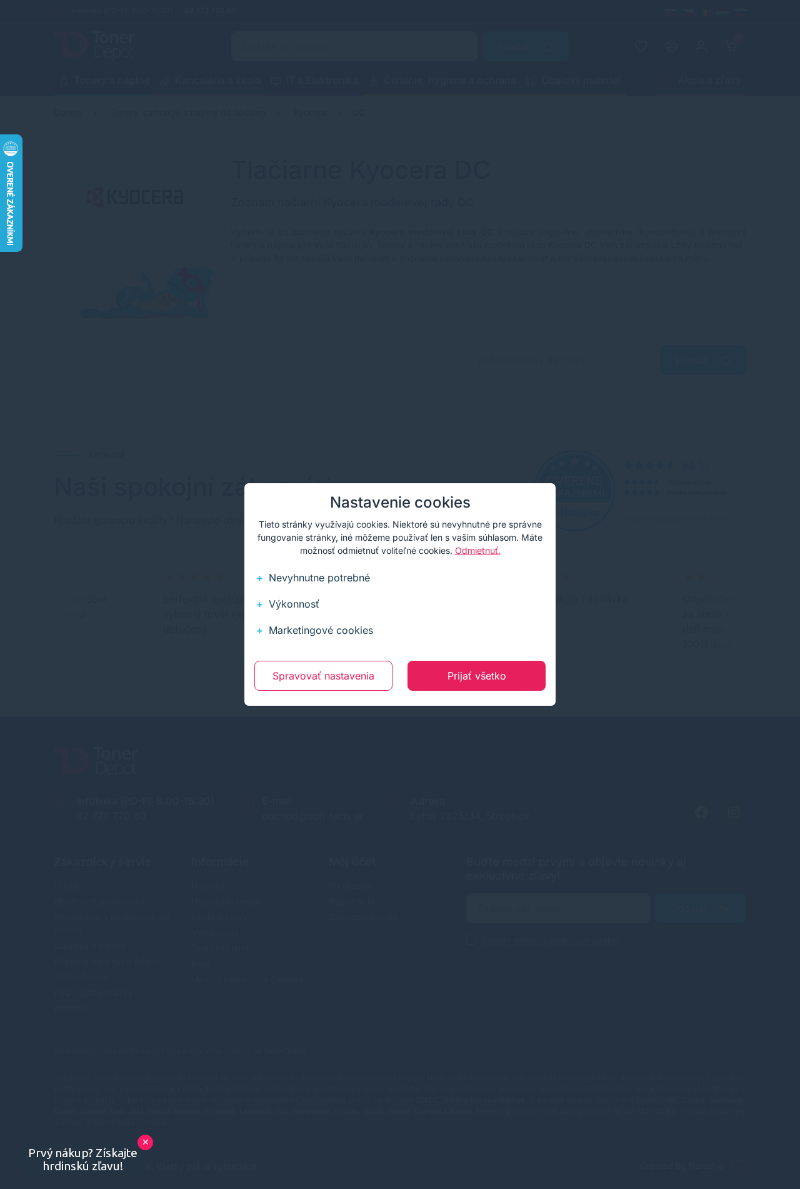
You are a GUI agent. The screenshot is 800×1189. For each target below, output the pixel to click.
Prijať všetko (477, 676)
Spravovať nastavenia (323, 676)
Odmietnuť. (478, 550)
